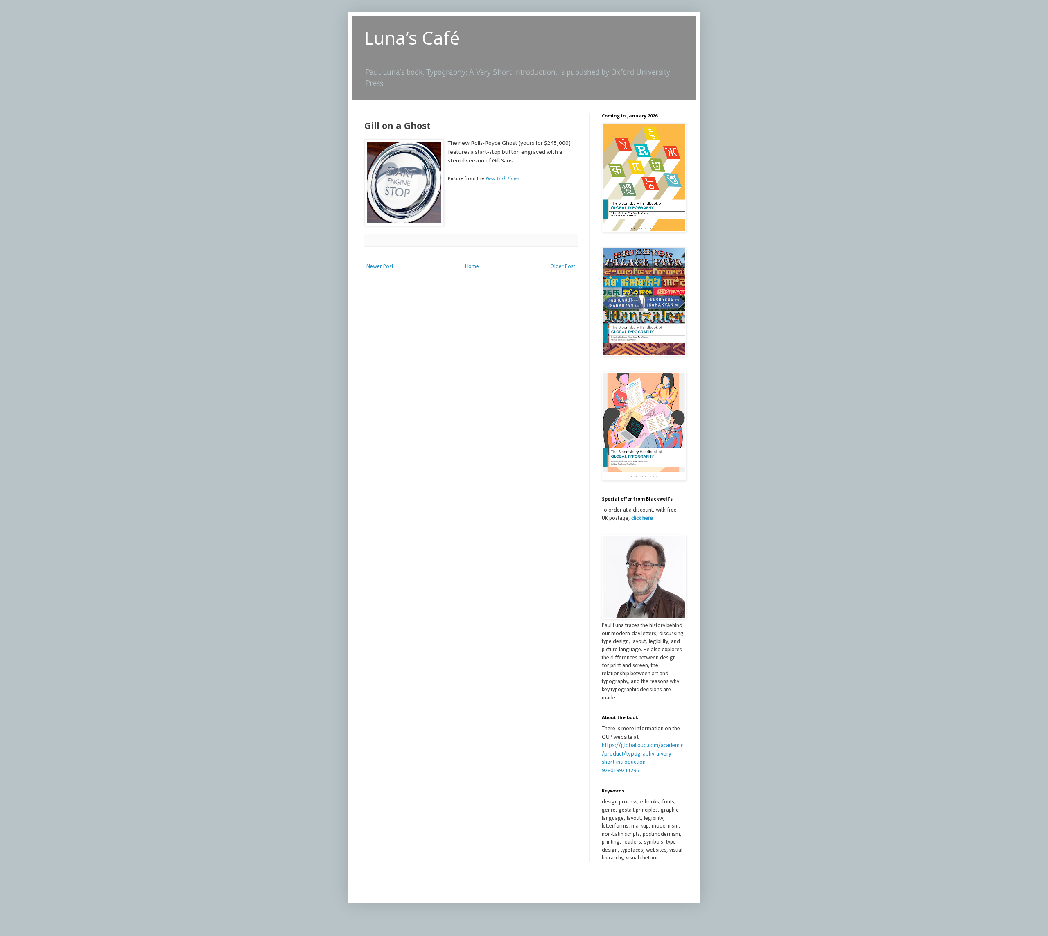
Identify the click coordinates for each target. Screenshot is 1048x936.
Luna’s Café (412, 37)
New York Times (502, 178)
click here (642, 518)
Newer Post (379, 267)
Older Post (562, 267)
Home (472, 267)
